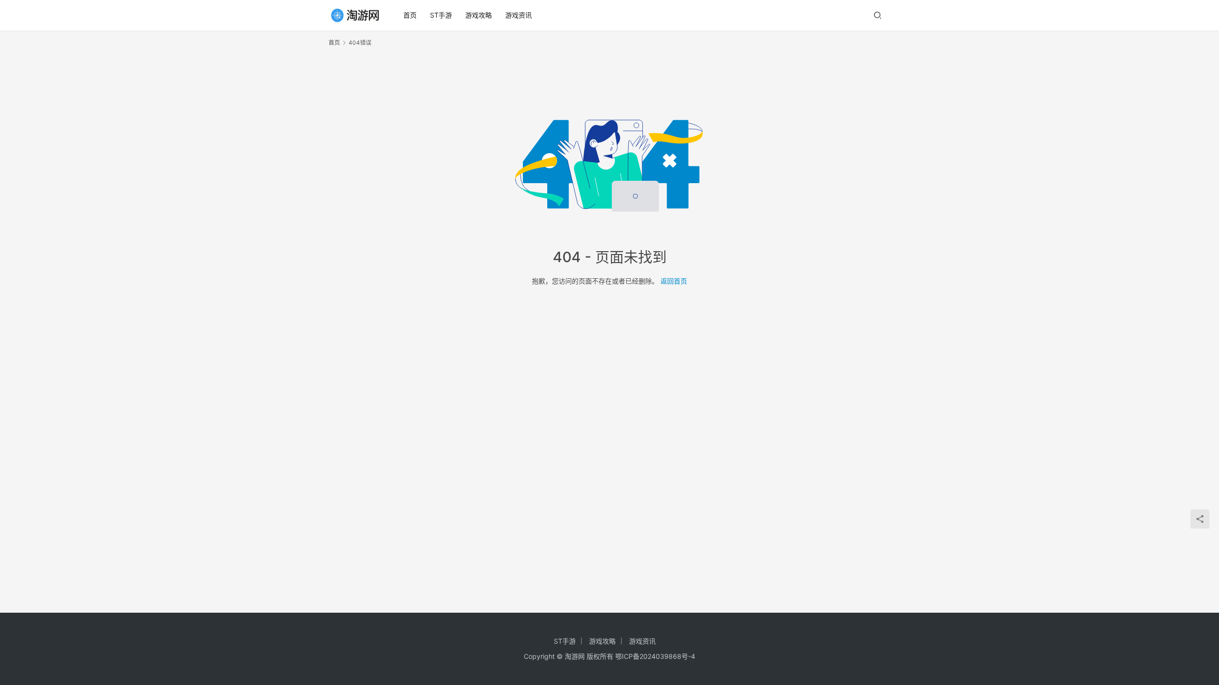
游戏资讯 (518, 15)
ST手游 (441, 15)
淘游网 (575, 656)
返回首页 (673, 281)
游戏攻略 (478, 15)
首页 (410, 15)
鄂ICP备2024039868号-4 (655, 656)
